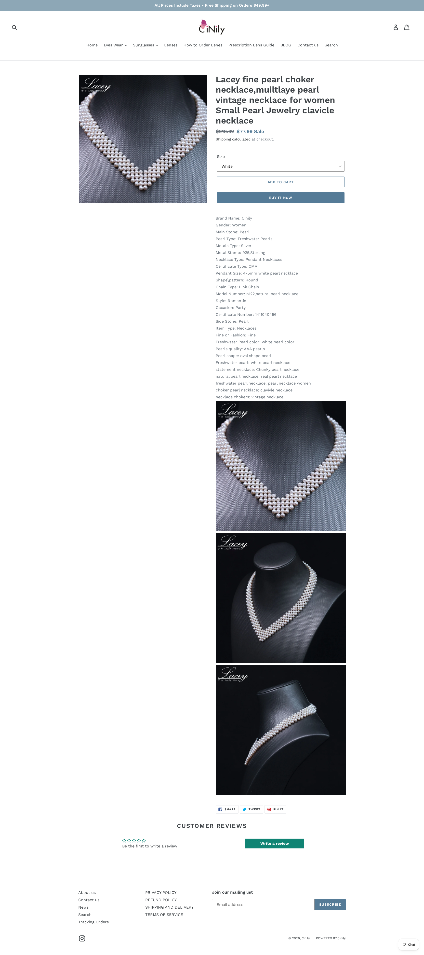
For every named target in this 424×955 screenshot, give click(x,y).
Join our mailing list (232, 892)
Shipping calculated (233, 139)
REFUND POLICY (161, 900)
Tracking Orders (93, 922)
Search (85, 914)
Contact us (88, 900)
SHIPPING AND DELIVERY (169, 907)
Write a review (274, 843)
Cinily (306, 938)
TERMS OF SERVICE (164, 914)
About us (87, 892)
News (83, 907)
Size (221, 156)
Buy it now (280, 198)
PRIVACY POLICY (160, 892)
